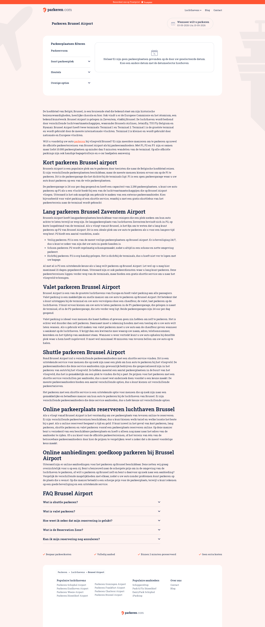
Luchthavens (78, 572)
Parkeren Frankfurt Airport (110, 587)
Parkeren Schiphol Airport (71, 584)
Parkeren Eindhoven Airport (72, 588)
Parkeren (62, 572)
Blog (207, 10)
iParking (137, 595)
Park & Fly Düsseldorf (144, 588)
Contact (218, 10)
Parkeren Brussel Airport (108, 594)
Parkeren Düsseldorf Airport (72, 595)
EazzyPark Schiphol (143, 592)
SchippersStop (140, 584)
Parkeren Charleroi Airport (109, 591)
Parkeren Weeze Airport (70, 592)
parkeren (79, 141)
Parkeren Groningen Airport (110, 584)
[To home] (57, 10)
